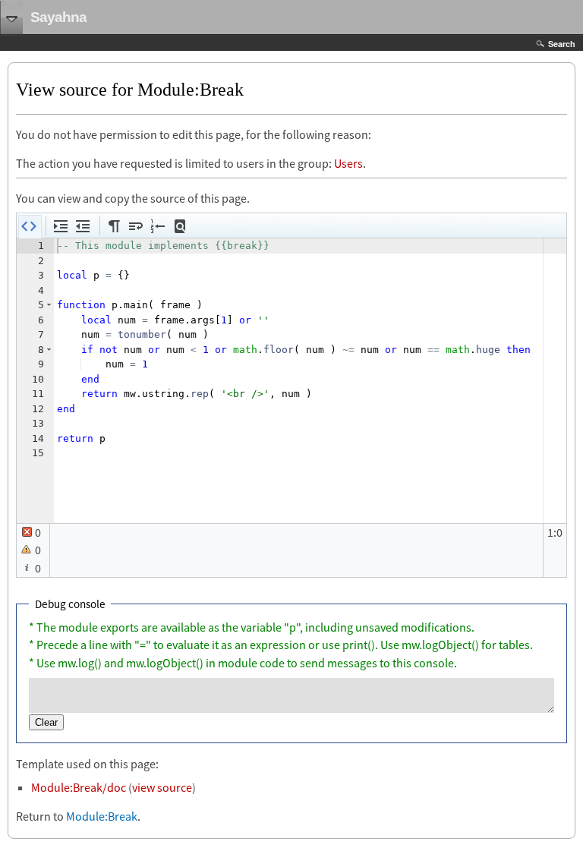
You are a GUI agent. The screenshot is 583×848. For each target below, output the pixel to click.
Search (561, 43)
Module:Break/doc (78, 787)
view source (162, 787)
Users (348, 163)
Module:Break (101, 816)
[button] (30, 227)
